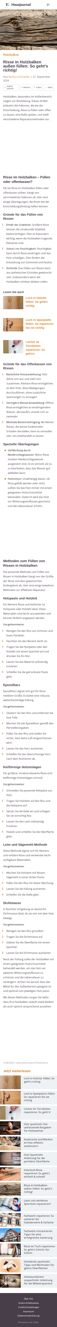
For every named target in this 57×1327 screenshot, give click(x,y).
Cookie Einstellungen (28, 1307)
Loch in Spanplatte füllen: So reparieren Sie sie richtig (39, 323)
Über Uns (28, 1298)
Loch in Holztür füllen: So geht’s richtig (37, 301)
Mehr (50, 87)
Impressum (28, 1311)
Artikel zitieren (10, 87)
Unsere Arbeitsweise (28, 1303)
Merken (26, 87)
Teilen (38, 87)
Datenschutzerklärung (28, 1315)
